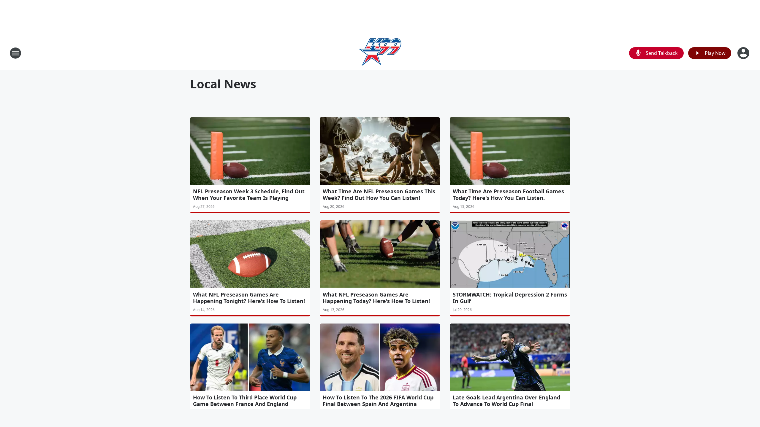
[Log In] (743, 53)
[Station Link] (380, 52)
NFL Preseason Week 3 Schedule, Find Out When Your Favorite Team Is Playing (249, 194)
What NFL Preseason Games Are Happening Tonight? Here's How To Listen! (249, 297)
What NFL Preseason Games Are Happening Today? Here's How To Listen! (376, 297)
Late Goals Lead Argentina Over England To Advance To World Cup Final (506, 400)
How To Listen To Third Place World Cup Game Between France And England (245, 400)
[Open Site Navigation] (15, 53)
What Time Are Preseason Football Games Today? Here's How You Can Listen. (508, 194)
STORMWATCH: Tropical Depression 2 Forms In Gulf (510, 297)
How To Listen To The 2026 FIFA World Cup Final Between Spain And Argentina (378, 400)
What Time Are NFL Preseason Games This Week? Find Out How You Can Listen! (379, 194)
